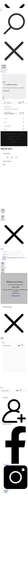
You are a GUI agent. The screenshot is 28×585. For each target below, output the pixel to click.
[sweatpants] (12, 157)
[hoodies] (16, 157)
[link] (7, 307)
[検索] (14, 37)
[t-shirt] (8, 157)
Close (2, 212)
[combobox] (10, 103)
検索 (20, 102)
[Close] (3, 96)
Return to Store (6, 90)
